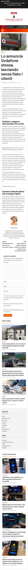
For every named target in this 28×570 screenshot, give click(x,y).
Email (5, 286)
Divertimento (5, 502)
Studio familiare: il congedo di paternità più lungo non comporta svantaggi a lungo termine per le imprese (20, 246)
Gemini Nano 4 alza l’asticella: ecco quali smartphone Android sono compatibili (12, 479)
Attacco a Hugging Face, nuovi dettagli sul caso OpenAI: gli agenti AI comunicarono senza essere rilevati (13, 534)
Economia (3, 52)
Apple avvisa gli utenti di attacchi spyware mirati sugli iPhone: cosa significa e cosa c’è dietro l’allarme (12, 561)
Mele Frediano (13, 349)
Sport (3, 427)
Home (3, 416)
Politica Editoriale (11, 5)
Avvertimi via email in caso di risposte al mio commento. (13, 304)
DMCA (23, 3)
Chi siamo (6, 3)
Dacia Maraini (4, 82)
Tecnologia (4, 425)
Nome (5, 281)
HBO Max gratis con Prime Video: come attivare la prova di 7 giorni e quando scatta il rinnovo (13, 506)
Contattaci (19, 5)
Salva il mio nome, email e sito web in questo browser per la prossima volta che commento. (13, 297)
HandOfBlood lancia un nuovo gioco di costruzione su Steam (8, 244)
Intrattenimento (5, 429)
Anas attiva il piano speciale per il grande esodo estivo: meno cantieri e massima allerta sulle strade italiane (13, 373)
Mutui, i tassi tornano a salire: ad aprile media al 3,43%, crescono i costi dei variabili (13, 400)
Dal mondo (4, 420)
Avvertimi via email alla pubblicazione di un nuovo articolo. (13, 310)
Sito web (5, 291)
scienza (4, 423)
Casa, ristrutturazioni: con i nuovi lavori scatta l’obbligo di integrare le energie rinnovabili (13, 346)
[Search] (26, 30)
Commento (6, 262)
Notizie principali (6, 418)
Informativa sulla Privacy (15, 3)
